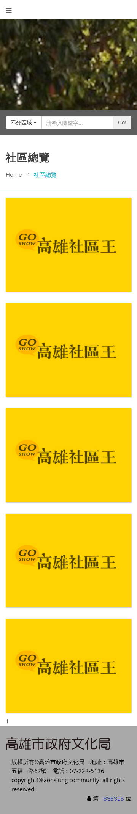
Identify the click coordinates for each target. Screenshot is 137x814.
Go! (122, 122)
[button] (23, 122)
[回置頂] (116, 793)
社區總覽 (45, 174)
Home (14, 174)
